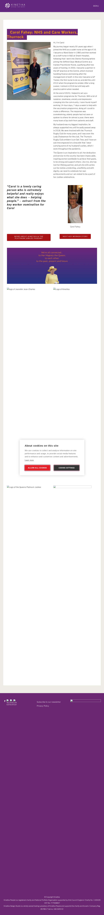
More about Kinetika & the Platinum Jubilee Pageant (28, 237)
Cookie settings (67, 468)
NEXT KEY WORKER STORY (75, 236)
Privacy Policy (43, 706)
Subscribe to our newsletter (49, 702)
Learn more (29, 460)
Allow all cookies (37, 468)
